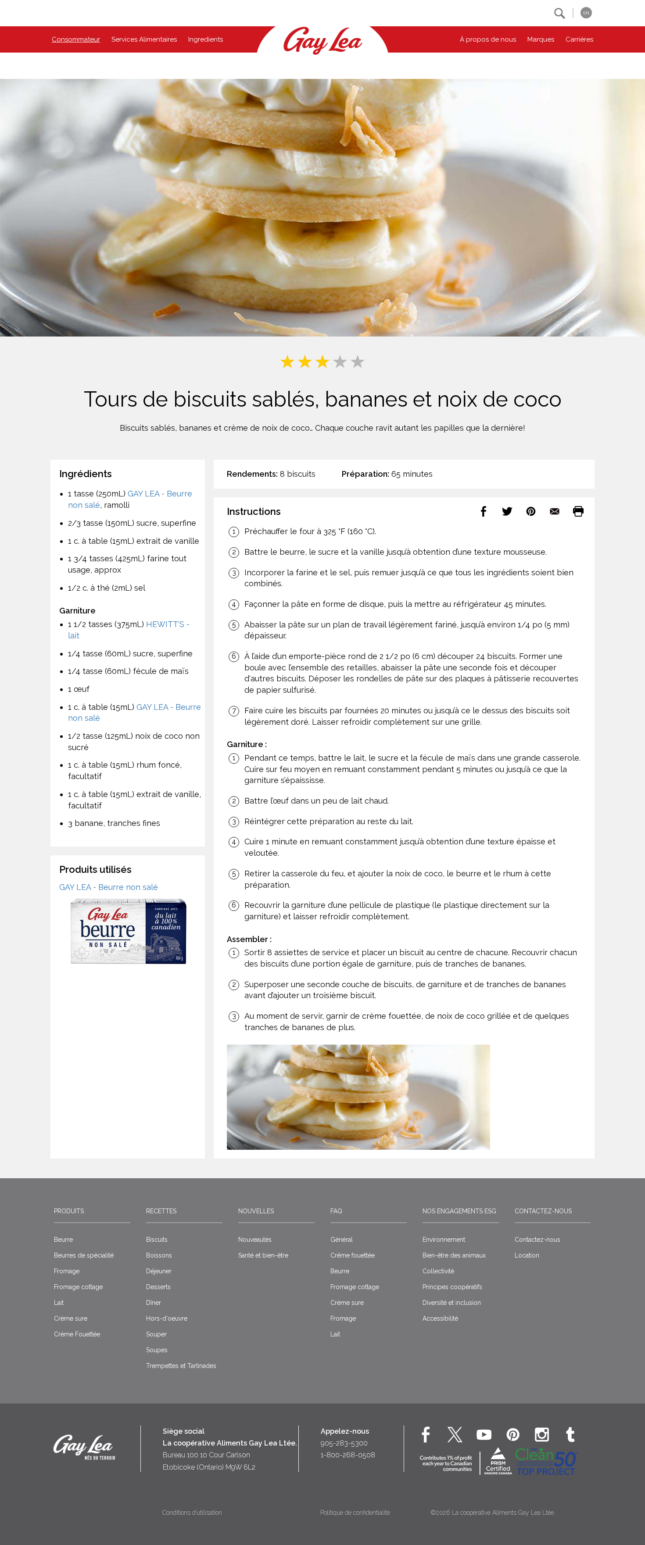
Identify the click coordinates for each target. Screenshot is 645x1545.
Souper (156, 1334)
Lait (59, 1302)
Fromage (66, 1271)
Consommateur (76, 39)
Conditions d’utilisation (192, 1512)
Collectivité (438, 1271)
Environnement (444, 1239)
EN (586, 13)
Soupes (157, 1350)
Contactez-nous (543, 1211)
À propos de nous (488, 39)
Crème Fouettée (77, 1334)
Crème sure (70, 1318)
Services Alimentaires (144, 39)
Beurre (63, 1239)
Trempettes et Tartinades (181, 1365)
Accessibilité (440, 1318)
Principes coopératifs (452, 1286)
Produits (69, 1211)
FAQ (336, 1211)
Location (527, 1255)
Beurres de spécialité (84, 1255)
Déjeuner (159, 1271)
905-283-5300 (344, 1443)
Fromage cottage (78, 1286)
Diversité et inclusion (452, 1302)
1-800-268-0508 (348, 1455)
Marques (540, 39)
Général (341, 1239)
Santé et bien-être (263, 1255)
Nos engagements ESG (459, 1211)
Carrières (579, 39)
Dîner (153, 1302)
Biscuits (157, 1239)
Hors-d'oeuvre (166, 1318)
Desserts (158, 1286)
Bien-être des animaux (454, 1255)
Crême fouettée (352, 1255)
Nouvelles (256, 1211)
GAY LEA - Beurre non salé (108, 887)
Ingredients (205, 39)
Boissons (159, 1255)
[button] (560, 13)
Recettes (161, 1211)
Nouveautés (255, 1239)
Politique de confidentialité (355, 1512)
